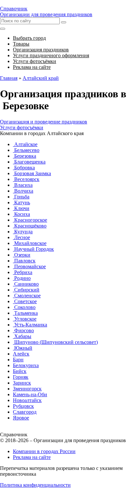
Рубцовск (23, 406)
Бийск (19, 371)
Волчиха (23, 191)
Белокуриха (26, 365)
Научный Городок (33, 249)
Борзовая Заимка (32, 173)
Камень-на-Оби (30, 394)
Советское (25, 301)
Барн (18, 359)
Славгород (24, 412)
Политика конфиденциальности (35, 485)
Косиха (21, 214)
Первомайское (29, 266)
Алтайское (25, 144)
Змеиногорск (27, 388)
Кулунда (23, 231)
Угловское (24, 319)
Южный (22, 348)
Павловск (24, 260)
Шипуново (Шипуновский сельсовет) (55, 342)
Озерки (21, 255)
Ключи (21, 208)
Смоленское (27, 295)
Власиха (23, 185)
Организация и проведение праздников (43, 121)
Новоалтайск (27, 400)
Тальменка (25, 313)
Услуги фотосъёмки (21, 127)
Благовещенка (29, 161)
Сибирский (26, 289)
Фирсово (23, 330)
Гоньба (21, 196)
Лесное (21, 237)
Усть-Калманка (30, 324)
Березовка (24, 156)
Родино (22, 278)
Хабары (22, 336)
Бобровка (24, 167)
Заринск (22, 383)
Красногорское (30, 220)
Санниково (26, 284)
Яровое (21, 417)
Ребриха (22, 272)
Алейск (21, 353)
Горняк (20, 377)
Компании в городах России (44, 451)
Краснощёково (29, 225)
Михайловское (29, 243)
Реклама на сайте (32, 457)
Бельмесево (26, 150)
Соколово (24, 307)
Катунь (21, 202)
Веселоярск (26, 179)
